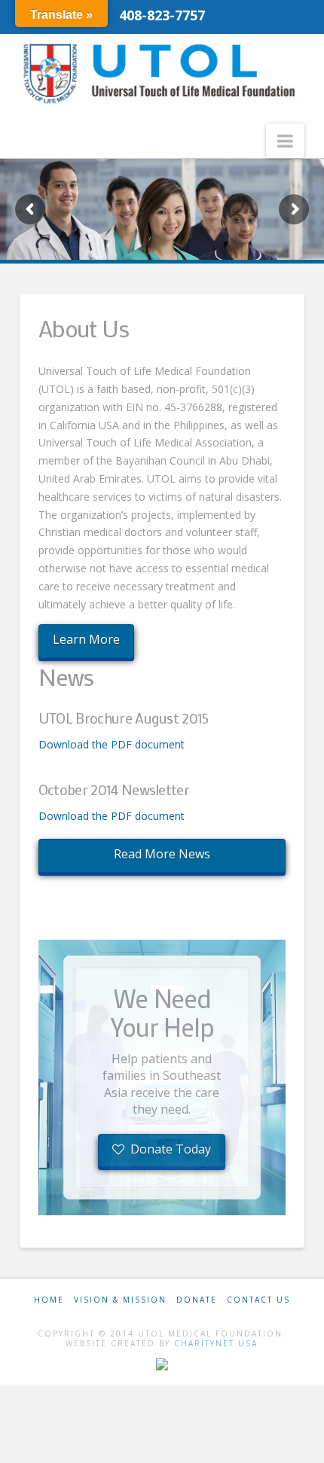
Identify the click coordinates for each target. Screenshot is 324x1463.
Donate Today (170, 1149)
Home (49, 1299)
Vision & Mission (120, 1299)
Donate (196, 1299)
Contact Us (258, 1299)
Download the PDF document (111, 744)
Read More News (162, 854)
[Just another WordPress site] (162, 73)
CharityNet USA (216, 1343)
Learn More (86, 639)
